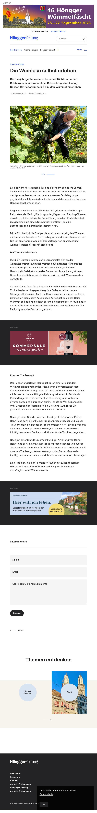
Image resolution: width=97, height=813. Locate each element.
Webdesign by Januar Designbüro (36, 804)
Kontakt (14, 781)
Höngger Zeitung (58, 31)
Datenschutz (46, 794)
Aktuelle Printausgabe (20, 784)
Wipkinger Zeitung (40, 31)
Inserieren (15, 777)
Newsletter (15, 774)
